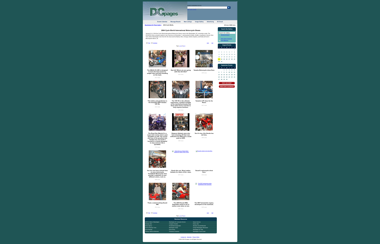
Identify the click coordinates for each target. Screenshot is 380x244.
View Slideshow (224, 40)
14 (221, 74)
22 (224, 77)
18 (232, 74)
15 (224, 74)
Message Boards (176, 21)
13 (219, 74)
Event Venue (172, 229)
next (208, 43)
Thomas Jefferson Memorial (152, 231)
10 (229, 72)
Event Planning (148, 229)
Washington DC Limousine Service (177, 222)
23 (219, 59)
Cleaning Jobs (148, 223)
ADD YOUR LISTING (191, 9)
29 (234, 59)
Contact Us (183, 237)
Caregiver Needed (173, 223)
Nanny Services (197, 222)
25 (224, 59)
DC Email (220, 21)
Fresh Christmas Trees (150, 227)
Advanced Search (225, 34)
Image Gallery (199, 21)
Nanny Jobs (196, 223)
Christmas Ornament (174, 231)
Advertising (210, 21)
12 (234, 72)
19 (234, 74)
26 (226, 59)
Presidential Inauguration (175, 225)
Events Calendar (162, 21)
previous (155, 43)
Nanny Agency (148, 225)
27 (229, 59)
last (212, 43)
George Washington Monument (200, 227)
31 (221, 61)
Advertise (189, 237)
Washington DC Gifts (198, 229)
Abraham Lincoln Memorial (199, 225)
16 (226, 74)
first (149, 43)
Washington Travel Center (199, 231)
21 (221, 77)
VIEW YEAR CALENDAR (227, 86)
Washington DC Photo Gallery (153, 25)
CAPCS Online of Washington (152, 222)
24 (221, 59)
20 (219, 77)
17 (229, 74)
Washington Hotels (173, 227)
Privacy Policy (196, 237)
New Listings (188, 21)
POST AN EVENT (227, 83)
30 (219, 61)
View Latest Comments (226, 38)
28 (232, 59)
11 (231, 72)
